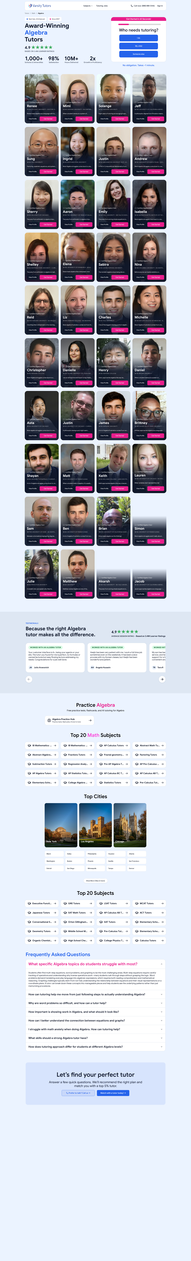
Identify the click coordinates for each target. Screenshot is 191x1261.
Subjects (87, 6)
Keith (103, 475)
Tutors (27, 13)
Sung (31, 159)
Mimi (67, 106)
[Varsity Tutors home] (39, 6)
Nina (138, 264)
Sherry (32, 211)
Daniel (140, 370)
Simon (139, 528)
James (104, 423)
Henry (103, 370)
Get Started (48, 119)
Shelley (32, 264)
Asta (30, 423)
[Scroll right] (162, 679)
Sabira (104, 264)
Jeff (138, 106)
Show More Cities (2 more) (95, 881)
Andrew (141, 159)
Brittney (141, 423)
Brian (103, 528)
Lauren (140, 475)
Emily (103, 211)
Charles (105, 317)
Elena (67, 264)
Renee (32, 106)
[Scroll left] (29, 679)
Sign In (160, 6)
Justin (103, 159)
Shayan (32, 475)
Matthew (70, 581)
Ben (66, 528)
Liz (65, 317)
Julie (31, 581)
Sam (30, 528)
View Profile (33, 119)
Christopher (36, 370)
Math (33, 13)
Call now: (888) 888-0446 (144, 6)
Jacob (139, 581)
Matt (66, 475)
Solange (105, 106)
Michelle (141, 317)
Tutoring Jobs (102, 6)
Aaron (68, 211)
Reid (30, 317)
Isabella (141, 211)
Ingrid (67, 159)
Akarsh (104, 581)
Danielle (69, 370)
